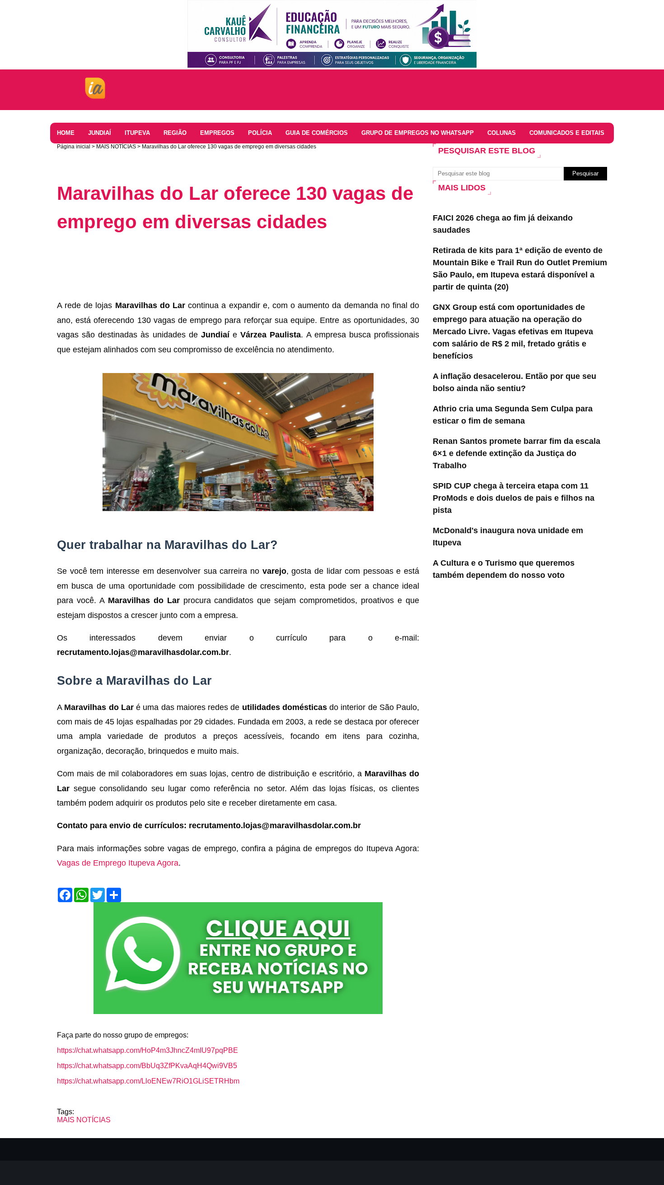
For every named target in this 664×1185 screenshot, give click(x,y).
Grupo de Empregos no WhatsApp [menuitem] (417, 132)
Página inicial (73, 146)
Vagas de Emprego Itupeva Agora (117, 862)
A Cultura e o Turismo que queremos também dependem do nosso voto (504, 569)
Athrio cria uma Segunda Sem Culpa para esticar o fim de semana (513, 414)
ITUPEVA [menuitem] (137, 132)
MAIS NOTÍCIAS (116, 146)
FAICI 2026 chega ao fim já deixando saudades (503, 224)
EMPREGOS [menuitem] (217, 132)
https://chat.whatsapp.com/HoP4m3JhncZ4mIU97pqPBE (147, 1050)
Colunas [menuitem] (501, 132)
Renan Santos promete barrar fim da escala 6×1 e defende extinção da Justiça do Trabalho (516, 453)
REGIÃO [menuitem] (175, 132)
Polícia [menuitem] (260, 132)
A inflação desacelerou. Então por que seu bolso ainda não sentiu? (514, 382)
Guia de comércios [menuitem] (316, 132)
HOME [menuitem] (66, 132)
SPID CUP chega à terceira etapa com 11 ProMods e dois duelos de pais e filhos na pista (513, 498)
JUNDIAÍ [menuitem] (99, 132)
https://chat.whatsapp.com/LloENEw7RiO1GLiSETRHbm (148, 1081)
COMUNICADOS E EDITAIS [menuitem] (566, 132)
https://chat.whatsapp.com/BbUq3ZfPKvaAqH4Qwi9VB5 (147, 1066)
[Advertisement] (221, 265)
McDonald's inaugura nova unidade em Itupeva (508, 536)
